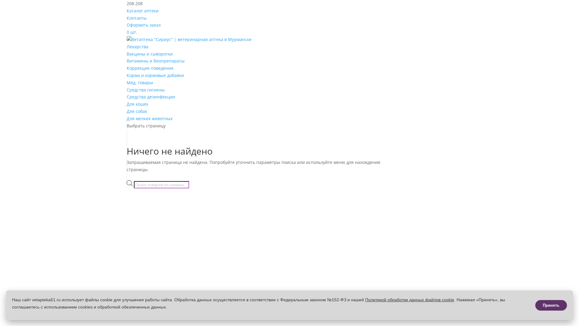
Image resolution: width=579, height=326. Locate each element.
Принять (551, 305)
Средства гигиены (146, 90)
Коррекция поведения (150, 68)
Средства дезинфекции (151, 97)
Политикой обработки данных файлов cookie (409, 299)
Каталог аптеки (143, 11)
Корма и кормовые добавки (155, 75)
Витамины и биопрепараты (156, 61)
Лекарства (137, 47)
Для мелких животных (149, 118)
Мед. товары (140, 82)
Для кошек (137, 104)
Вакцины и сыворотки (150, 54)
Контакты (137, 18)
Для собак (137, 111)
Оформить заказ (144, 25)
